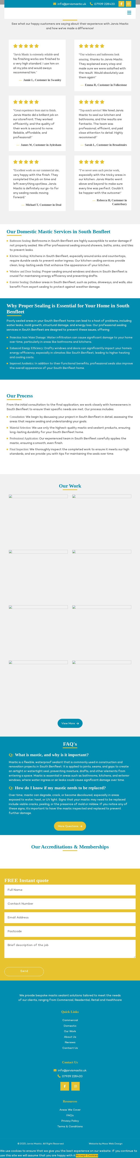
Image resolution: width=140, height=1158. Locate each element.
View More (68, 723)
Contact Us (70, 1048)
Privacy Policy (70, 1121)
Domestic (70, 1026)
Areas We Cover (70, 1109)
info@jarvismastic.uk (72, 4)
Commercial (70, 1020)
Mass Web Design (112, 1143)
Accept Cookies (87, 1155)
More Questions (68, 826)
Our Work (70, 1031)
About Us (70, 1037)
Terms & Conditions (70, 1126)
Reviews (70, 1042)
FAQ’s (70, 1115)
